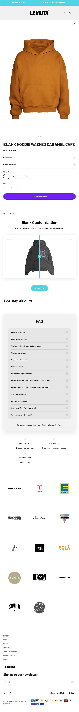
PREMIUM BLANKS (15, 3)
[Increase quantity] (16, 187)
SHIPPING (6, 647)
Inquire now (39, 288)
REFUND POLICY (9, 655)
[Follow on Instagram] (4, 693)
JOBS (5, 659)
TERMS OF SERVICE (10, 651)
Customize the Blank (39, 196)
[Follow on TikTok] (10, 693)
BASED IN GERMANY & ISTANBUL (50, 3)
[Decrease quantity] (6, 187)
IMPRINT (6, 636)
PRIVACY (6, 640)
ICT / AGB (6, 644)
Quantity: (6, 183)
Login (5, 150)
